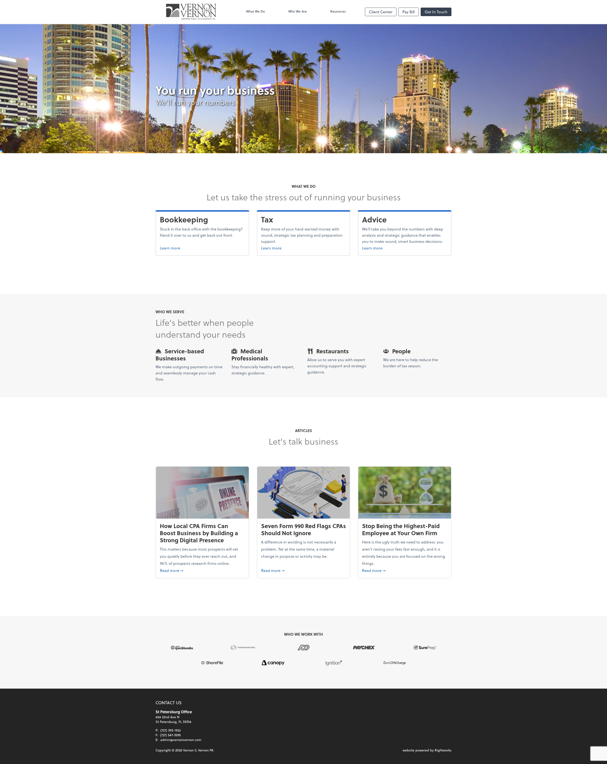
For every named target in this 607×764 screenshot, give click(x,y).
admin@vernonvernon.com (180, 739)
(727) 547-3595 (170, 734)
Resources (338, 11)
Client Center (380, 11)
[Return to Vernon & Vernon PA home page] (191, 12)
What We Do (255, 11)
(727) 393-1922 (170, 730)
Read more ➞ (202, 570)
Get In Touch (436, 11)
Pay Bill (408, 11)
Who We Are (297, 11)
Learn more (188, 248)
